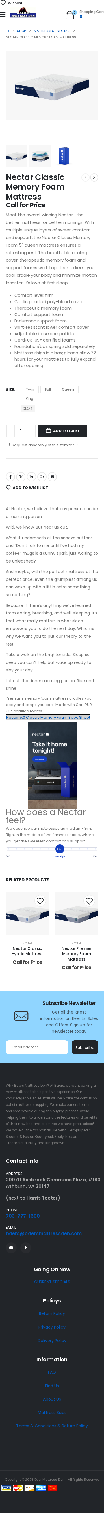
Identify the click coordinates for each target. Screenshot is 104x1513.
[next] (94, 177)
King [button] (29, 398)
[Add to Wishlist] (40, 900)
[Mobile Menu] (2, 15)
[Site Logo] (23, 12)
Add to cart (66, 431)
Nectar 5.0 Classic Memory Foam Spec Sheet (48, 717)
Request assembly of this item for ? (45, 445)
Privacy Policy (52, 1327)
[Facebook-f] (25, 1247)
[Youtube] (11, 1247)
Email (52, 476)
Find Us (52, 1386)
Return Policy (52, 1313)
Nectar (27, 943)
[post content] (27, 913)
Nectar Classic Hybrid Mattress (28, 951)
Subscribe (84, 1047)
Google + (42, 476)
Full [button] (48, 389)
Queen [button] (68, 389)
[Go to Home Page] (7, 31)
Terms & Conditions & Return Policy (52, 1426)
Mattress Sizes (52, 1412)
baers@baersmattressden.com (44, 1233)
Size (10, 389)
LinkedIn (31, 476)
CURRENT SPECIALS (52, 1282)
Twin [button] (30, 389)
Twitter (20, 476)
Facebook (10, 476)
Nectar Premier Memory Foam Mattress (77, 954)
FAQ (52, 1372)
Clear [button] (27, 409)
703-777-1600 (23, 1216)
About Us (52, 1399)
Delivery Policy (52, 1340)
